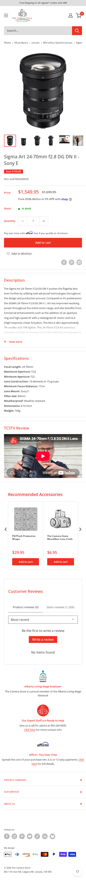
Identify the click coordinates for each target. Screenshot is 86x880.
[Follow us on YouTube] (29, 836)
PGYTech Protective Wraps (23, 537)
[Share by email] (79, 262)
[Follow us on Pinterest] (22, 836)
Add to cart (43, 243)
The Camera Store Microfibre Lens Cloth (60, 537)
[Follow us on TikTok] (37, 836)
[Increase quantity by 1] (44, 221)
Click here (29, 729)
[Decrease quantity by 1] (22, 221)
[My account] (71, 15)
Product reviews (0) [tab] (25, 607)
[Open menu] (6, 15)
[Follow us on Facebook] (7, 836)
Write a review (43, 639)
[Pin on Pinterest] (71, 262)
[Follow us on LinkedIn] (45, 836)
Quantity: (10, 221)
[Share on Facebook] (64, 262)
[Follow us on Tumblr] (52, 836)
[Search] (77, 30)
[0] (78, 15)
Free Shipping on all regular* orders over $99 (43, 2)
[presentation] (6, 529)
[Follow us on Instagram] (14, 836)
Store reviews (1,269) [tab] (60, 607)
